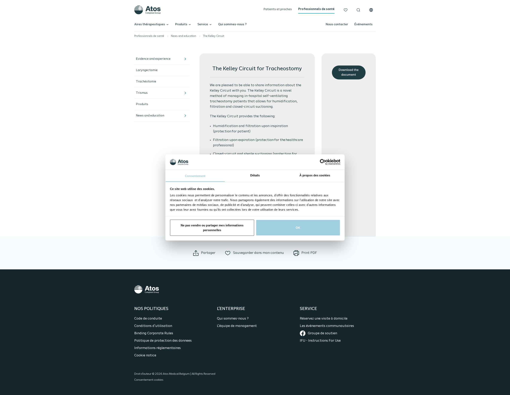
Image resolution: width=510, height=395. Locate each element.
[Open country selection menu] (371, 10)
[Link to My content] (345, 10)
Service (202, 24)
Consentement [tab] (195, 175)
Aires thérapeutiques (149, 24)
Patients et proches (278, 9)
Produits (181, 24)
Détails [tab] (255, 175)
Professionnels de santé (316, 9)
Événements (363, 24)
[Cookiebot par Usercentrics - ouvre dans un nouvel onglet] (322, 162)
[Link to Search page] (358, 10)
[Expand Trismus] (185, 93)
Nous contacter (337, 24)
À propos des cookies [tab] (314, 175)
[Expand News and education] (185, 115)
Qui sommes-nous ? (232, 24)
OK (298, 227)
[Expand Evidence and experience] (185, 59)
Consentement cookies (148, 379)
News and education (183, 36)
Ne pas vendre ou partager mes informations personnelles (212, 228)
